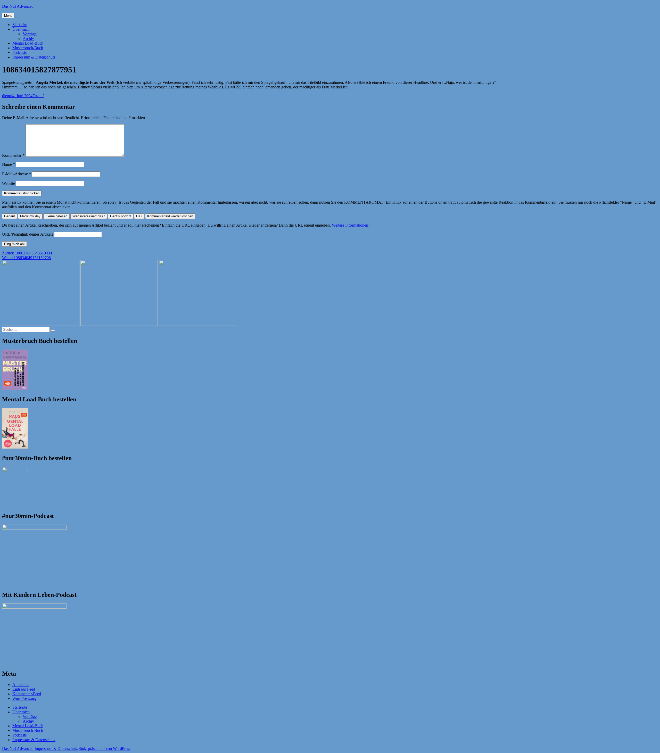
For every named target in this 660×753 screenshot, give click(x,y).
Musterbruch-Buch (27, 48)
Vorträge (30, 34)
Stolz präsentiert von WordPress (104, 748)
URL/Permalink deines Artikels (27, 234)
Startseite (19, 24)
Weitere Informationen (350, 225)
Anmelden (20, 684)
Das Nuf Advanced (18, 6)
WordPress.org (24, 698)
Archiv (28, 38)
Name (8, 164)
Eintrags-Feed (23, 689)
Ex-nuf (38, 96)
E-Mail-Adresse (16, 174)
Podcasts (19, 52)
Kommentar (13, 155)
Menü (8, 16)
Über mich (21, 29)
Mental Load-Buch (27, 43)
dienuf (7, 96)
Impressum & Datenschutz (33, 57)
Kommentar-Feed (26, 694)
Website (8, 183)
